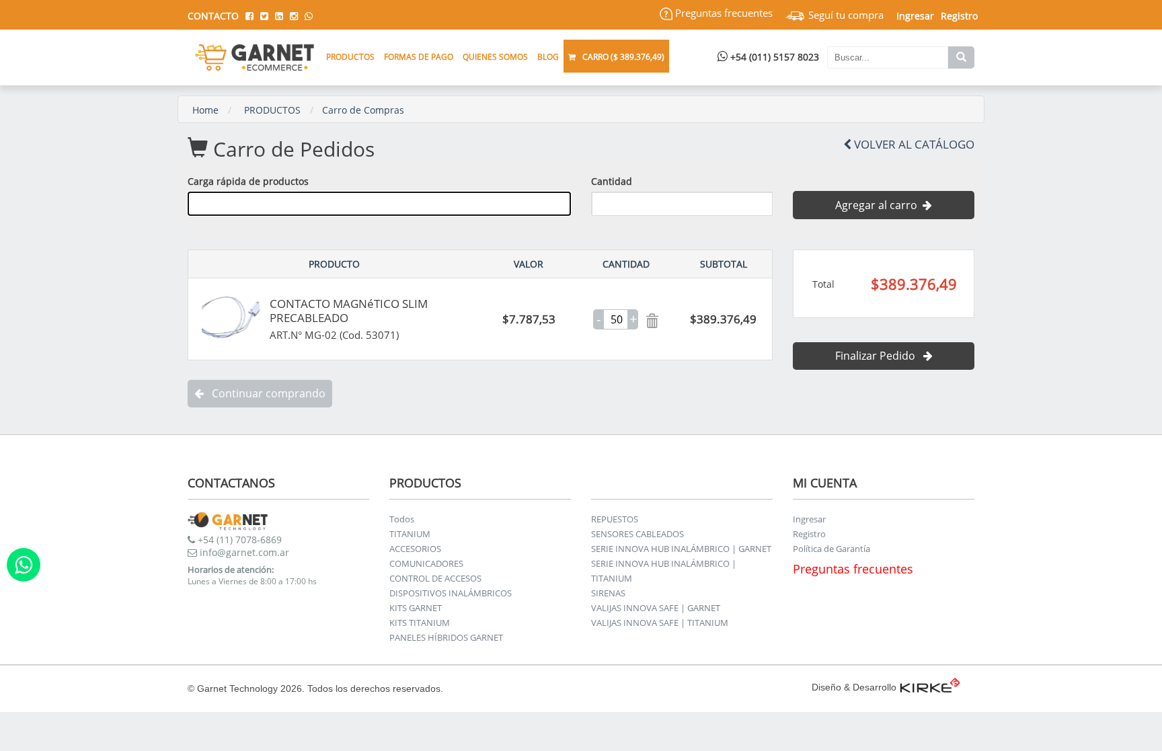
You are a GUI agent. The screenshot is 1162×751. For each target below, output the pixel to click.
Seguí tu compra (845, 15)
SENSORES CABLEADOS (637, 534)
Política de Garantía (831, 549)
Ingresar (809, 519)
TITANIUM (409, 534)
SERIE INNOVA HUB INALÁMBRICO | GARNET (681, 549)
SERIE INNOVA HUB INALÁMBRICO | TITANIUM (663, 570)
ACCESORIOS (415, 549)
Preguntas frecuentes (722, 12)
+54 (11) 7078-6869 (238, 539)
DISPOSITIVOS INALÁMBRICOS (450, 593)
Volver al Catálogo (912, 144)
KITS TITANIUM (419, 623)
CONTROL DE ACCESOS (435, 578)
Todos (401, 519)
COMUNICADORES (426, 563)
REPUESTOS (614, 519)
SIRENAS (608, 593)
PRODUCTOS (272, 110)
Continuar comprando (264, 393)
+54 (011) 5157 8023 (773, 56)
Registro (959, 15)
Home (205, 110)
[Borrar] (648, 319)
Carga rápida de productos (248, 181)
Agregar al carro (879, 205)
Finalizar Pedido (879, 355)
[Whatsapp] (23, 565)
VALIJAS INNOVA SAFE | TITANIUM (659, 623)
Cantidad (611, 181)
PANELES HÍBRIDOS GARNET (446, 637)
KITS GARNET (415, 608)
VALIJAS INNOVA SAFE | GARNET (655, 608)
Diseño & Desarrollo (854, 687)
